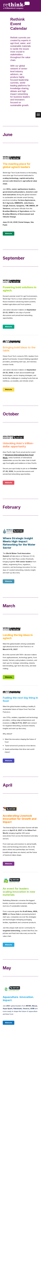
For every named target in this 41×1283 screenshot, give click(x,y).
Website (8, 233)
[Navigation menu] (38, 115)
